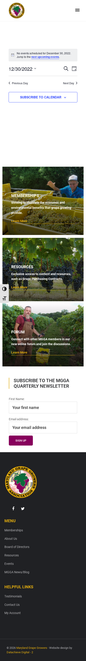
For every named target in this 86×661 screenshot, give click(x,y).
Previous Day (20, 83)
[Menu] (77, 10)
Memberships (13, 530)
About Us (10, 538)
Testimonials (13, 596)
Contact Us (12, 604)
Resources (11, 555)
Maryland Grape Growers (31, 648)
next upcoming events (45, 57)
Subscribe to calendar (40, 97)
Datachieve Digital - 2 (20, 652)
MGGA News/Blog (16, 572)
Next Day (68, 83)
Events (9, 563)
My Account (12, 613)
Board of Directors (16, 547)
